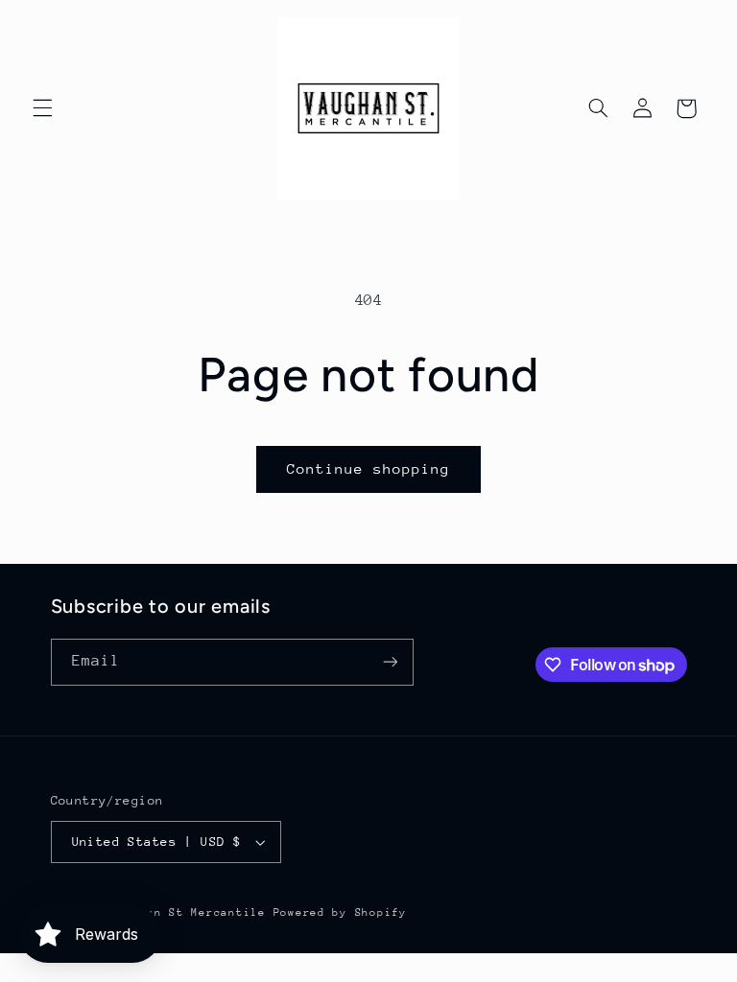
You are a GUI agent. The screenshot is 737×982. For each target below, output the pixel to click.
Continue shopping (369, 468)
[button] (42, 108)
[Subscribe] (390, 662)
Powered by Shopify (340, 912)
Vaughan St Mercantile (187, 912)
